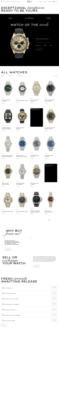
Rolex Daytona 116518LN (42, 38)
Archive (13, 1)
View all (3, 325)
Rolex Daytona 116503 (7, 211)
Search (45, 1)
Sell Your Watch (7, 1)
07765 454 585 (56, 1)
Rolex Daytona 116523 (22, 211)
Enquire (40, 1)
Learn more (39, 49)
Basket (49, 1)
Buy (1, 1)
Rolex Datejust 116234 (22, 100)
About (18, 1)
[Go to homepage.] (29, 1)
